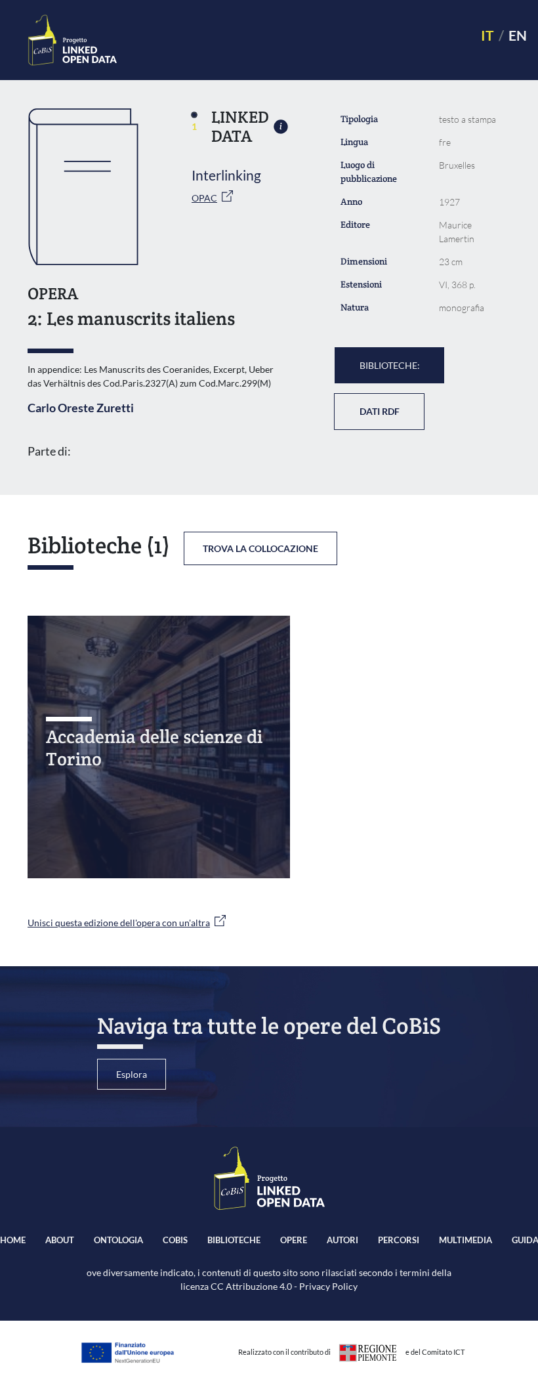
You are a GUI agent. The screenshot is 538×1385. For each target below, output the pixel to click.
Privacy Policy (328, 1286)
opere (293, 1240)
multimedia (465, 1240)
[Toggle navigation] (293, 40)
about (59, 1240)
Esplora (131, 1074)
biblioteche (233, 1240)
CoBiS (175, 1240)
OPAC (204, 197)
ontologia (118, 1240)
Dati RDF (380, 411)
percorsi (398, 1240)
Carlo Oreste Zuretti (81, 407)
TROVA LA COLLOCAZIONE (260, 548)
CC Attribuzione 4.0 (251, 1286)
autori (342, 1240)
